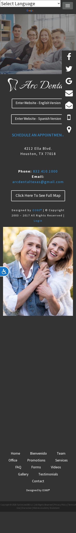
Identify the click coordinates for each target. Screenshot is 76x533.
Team (61, 453)
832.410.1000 (45, 171)
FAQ (18, 467)
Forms (36, 467)
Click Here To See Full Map (38, 195)
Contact (38, 481)
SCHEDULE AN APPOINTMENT (38, 134)
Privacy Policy (60, 504)
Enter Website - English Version (38, 103)
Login (38, 220)
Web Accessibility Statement (46, 508)
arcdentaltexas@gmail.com (38, 181)
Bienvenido (38, 453)
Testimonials (48, 474)
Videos (56, 467)
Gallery (23, 474)
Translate (43, 10)
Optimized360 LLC (25, 504)
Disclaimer (26, 508)
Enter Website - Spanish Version (38, 118)
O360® (37, 210)
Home (15, 453)
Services (61, 460)
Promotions (36, 460)
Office (13, 460)
